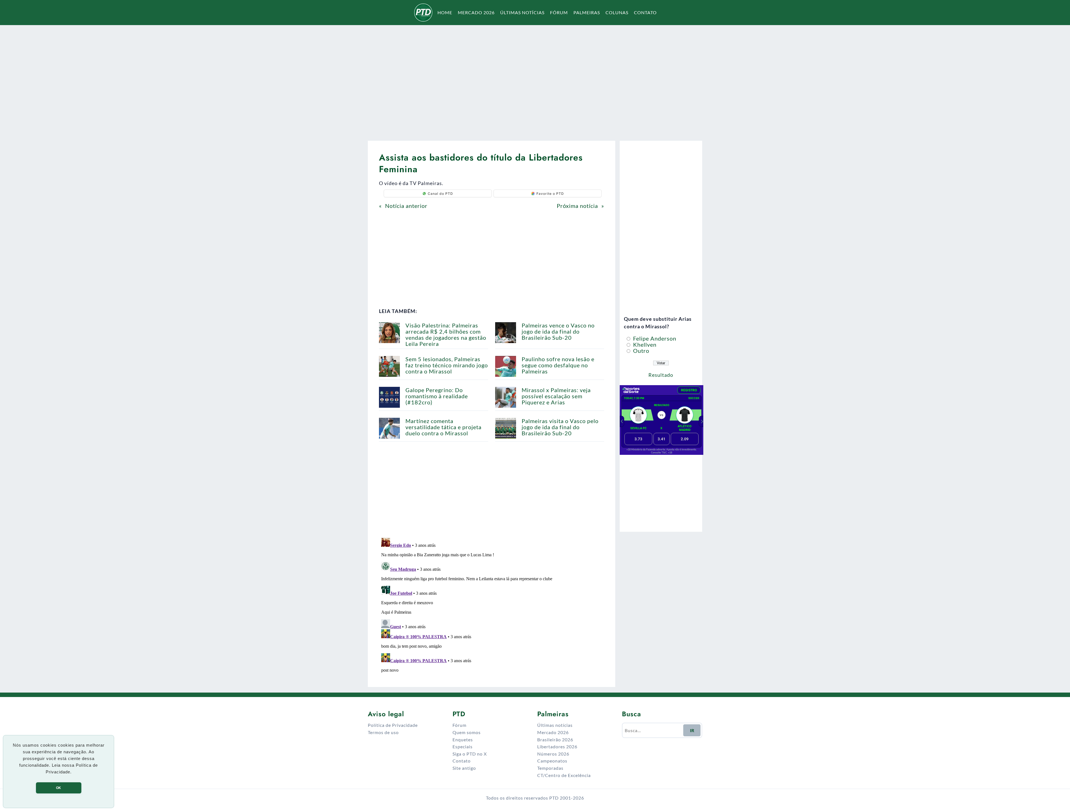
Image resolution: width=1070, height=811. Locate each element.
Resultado (660, 375)
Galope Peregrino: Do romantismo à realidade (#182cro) (436, 396)
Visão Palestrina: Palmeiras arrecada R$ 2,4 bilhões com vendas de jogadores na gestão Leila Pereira (445, 334)
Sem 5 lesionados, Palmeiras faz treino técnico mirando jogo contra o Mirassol (446, 365)
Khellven (644, 344)
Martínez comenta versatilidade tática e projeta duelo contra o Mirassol (443, 426)
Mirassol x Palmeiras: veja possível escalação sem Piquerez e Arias (556, 396)
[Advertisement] (535, 79)
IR (692, 730)
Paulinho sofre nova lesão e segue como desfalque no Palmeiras (558, 365)
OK (58, 788)
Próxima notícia (577, 205)
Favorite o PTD (550, 193)
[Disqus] (491, 605)
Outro (640, 350)
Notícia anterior (406, 205)
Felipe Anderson (654, 338)
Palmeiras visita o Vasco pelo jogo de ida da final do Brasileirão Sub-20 (560, 426)
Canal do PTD (440, 193)
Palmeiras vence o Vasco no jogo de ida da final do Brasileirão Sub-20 (558, 331)
